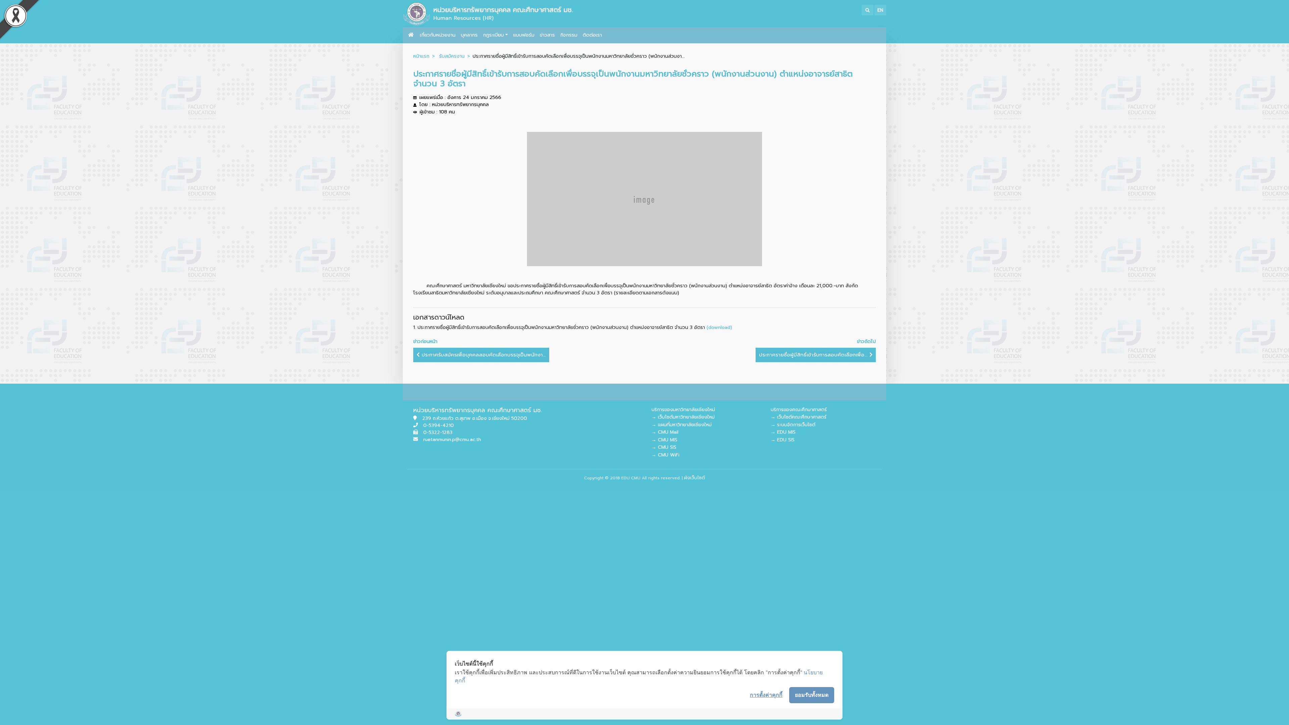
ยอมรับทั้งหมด (811, 694)
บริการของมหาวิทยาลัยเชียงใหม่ (683, 409)
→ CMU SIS (664, 447)
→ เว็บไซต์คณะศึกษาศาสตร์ (798, 417)
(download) (719, 327)
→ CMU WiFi (665, 454)
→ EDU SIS (783, 439)
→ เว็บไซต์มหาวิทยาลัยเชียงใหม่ (683, 417)
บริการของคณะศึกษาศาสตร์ (799, 409)
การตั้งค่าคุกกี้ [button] (766, 694)
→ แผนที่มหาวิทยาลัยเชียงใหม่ (682, 424)
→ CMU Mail (665, 432)
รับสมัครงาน (452, 56)
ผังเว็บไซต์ (694, 477)
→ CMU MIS (664, 439)
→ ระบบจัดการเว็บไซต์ (793, 424)
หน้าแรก (421, 56)
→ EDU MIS (783, 432)
